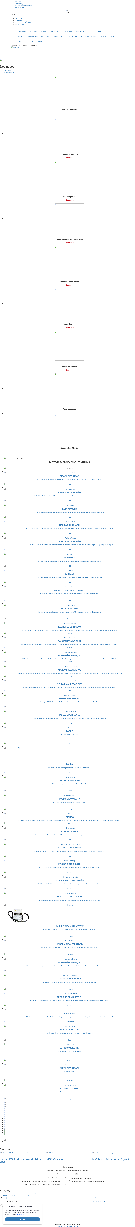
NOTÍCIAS (18, 3)
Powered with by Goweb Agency (67, 1226)
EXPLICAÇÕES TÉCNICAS (23, 5)
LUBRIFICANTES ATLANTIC (49, 37)
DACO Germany (54, 1159)
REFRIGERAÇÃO (90, 37)
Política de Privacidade (100, 1194)
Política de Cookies (98, 1198)
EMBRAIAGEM (67, 32)
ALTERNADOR (33, 32)
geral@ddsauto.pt (8, 1198)
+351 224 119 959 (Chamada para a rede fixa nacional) (19, 1196)
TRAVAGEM (20, 42)
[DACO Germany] (67, 1153)
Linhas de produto (9, 72)
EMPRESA (18, 1)
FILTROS (98, 32)
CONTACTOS (19, 7)
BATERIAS (44, 32)
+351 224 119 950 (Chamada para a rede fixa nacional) (18, 1194)
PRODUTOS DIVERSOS (34, 42)
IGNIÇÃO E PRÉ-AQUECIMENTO (27, 37)
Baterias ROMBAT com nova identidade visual (21, 1160)
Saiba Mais (20, 1215)
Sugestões (96, 1206)
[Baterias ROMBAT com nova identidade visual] (21, 1153)
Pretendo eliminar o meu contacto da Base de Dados (87, 1181)
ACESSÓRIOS (21, 32)
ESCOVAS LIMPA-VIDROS (83, 32)
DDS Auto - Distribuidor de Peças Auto (112, 1159)
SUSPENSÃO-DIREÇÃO (106, 37)
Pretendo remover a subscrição (81, 1179)
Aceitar (22, 1219)
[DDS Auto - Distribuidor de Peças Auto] (113, 1153)
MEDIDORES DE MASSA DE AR (71, 37)
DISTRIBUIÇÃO (55, 32)
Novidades (7, 70)
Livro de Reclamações (99, 1202)
